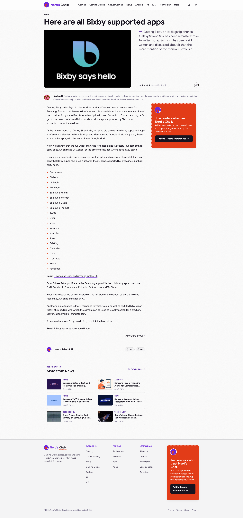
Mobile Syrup (136, 335)
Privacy (171, 510)
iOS (154, 5)
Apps (115, 467)
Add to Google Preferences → (173, 138)
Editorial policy (146, 467)
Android (139, 5)
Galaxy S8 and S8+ (82, 130)
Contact (143, 456)
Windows (117, 456)
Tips (115, 461)
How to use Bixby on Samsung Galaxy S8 (75, 276)
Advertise (144, 472)
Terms (179, 510)
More (176, 5)
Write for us (145, 461)
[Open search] (189, 5)
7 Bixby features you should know (72, 328)
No (141, 349)
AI (148, 5)
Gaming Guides (97, 5)
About (186, 510)
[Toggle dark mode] (196, 5)
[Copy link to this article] (196, 85)
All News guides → (136, 369)
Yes (130, 349)
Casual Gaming (115, 5)
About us (144, 451)
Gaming (82, 5)
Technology (165, 5)
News (129, 5)
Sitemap (195, 510)
